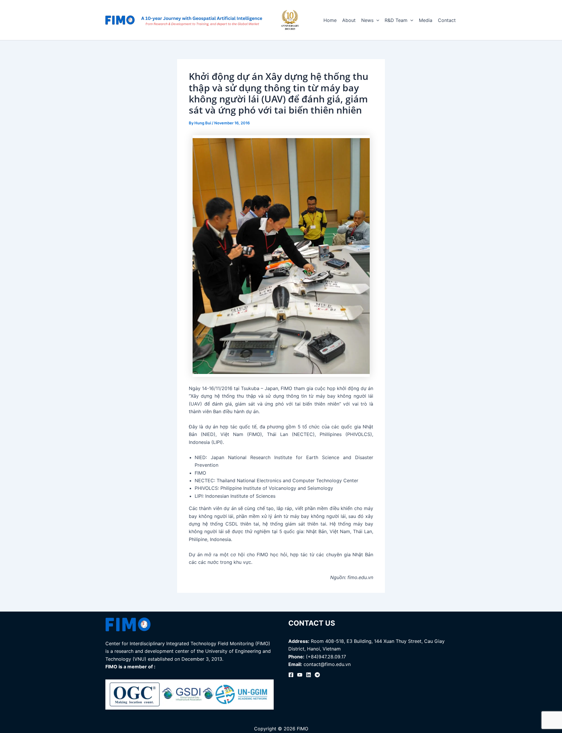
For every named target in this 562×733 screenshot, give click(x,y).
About (349, 20)
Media (425, 20)
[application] (376, 20)
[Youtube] (299, 674)
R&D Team (396, 20)
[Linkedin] (308, 674)
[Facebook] (291, 674)
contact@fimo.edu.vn (327, 664)
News (367, 20)
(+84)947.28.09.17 (326, 657)
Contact (447, 20)
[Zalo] (317, 674)
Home (330, 20)
